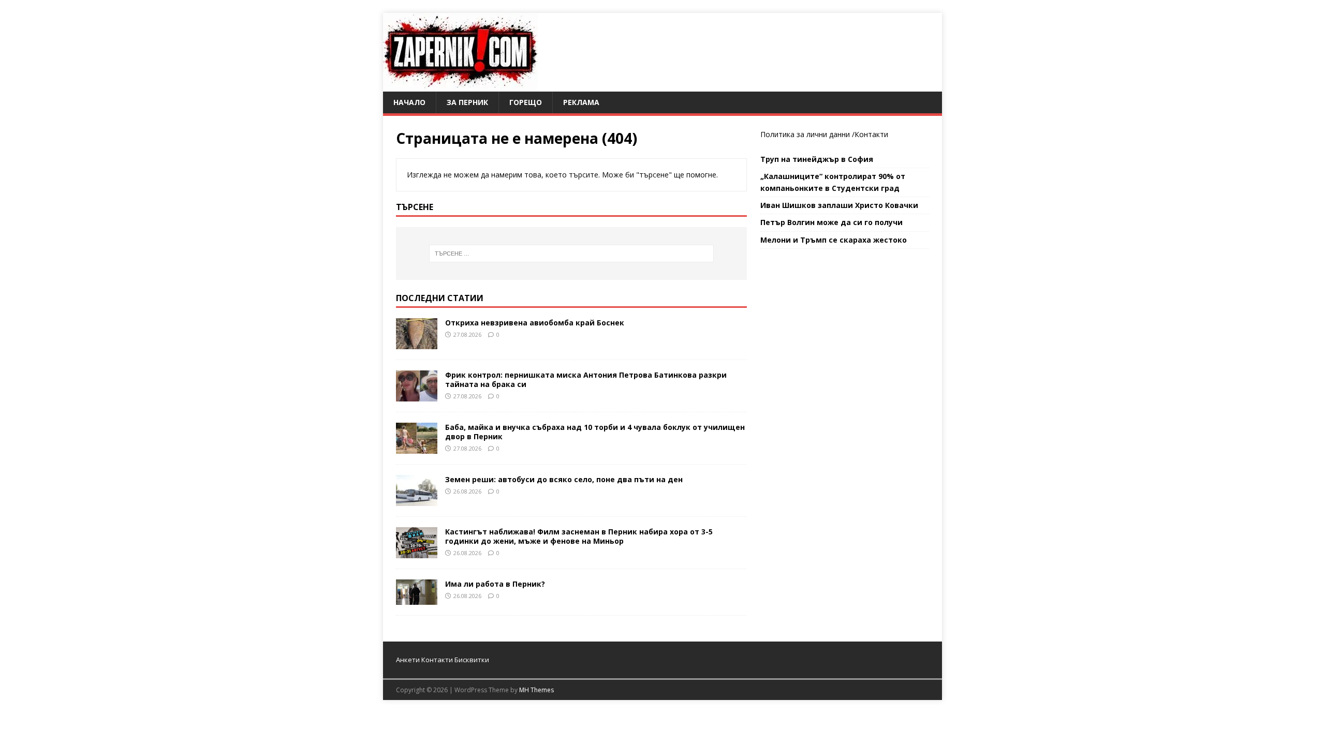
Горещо (525, 102)
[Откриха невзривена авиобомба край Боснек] (416, 343)
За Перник (467, 102)
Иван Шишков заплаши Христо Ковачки (839, 205)
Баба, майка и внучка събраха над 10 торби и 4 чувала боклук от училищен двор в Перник (595, 431)
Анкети (408, 659)
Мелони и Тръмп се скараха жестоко (833, 240)
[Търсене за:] (571, 253)
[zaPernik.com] (460, 86)
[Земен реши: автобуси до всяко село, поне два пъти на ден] (416, 499)
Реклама (581, 102)
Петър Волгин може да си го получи (831, 222)
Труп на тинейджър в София (816, 159)
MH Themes (536, 690)
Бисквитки (471, 659)
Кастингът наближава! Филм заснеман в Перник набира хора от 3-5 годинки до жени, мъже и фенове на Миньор (579, 536)
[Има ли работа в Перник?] (416, 599)
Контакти (871, 134)
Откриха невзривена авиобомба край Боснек (534, 322)
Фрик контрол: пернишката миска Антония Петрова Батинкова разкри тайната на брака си (586, 379)
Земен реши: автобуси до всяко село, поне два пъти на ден (564, 479)
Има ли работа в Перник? (495, 584)
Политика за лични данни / (807, 134)
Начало (409, 102)
